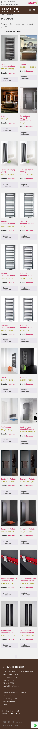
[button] (30, 9)
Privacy (5, 705)
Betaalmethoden (9, 701)
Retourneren (7, 695)
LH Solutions (15, 725)
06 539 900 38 (9, 680)
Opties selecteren (7, 79)
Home (3, 15)
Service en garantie (10, 698)
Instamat (11, 73)
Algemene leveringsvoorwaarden (15, 692)
